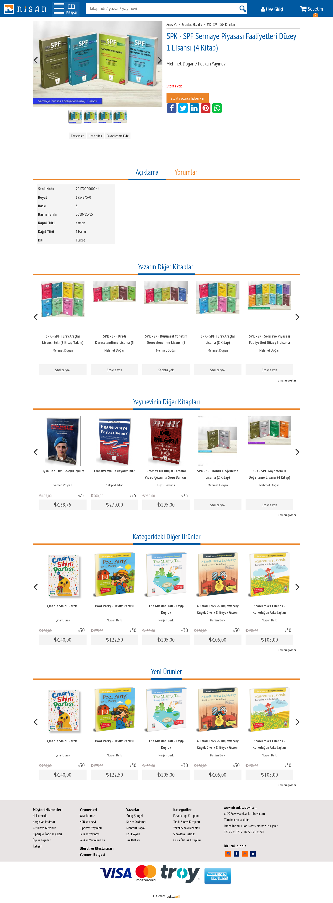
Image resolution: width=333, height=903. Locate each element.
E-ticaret (159, 895)
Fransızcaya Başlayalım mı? (114, 470)
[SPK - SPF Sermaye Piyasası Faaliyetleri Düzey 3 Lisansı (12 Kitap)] (269, 284)
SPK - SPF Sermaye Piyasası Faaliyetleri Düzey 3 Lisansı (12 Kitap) (269, 342)
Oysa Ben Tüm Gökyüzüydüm (62, 470)
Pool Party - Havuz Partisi (114, 606)
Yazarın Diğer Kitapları (166, 266)
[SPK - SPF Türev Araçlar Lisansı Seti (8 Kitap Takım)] (62, 284)
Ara (242, 8)
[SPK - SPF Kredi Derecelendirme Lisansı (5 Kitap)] (114, 284)
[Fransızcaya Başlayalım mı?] (114, 419)
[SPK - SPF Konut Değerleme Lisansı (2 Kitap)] (217, 419)
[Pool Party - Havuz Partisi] (114, 554)
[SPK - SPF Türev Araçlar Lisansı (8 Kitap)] (217, 284)
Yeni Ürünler (166, 671)
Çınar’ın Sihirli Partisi (62, 606)
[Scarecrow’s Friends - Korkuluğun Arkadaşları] (269, 554)
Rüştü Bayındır (166, 485)
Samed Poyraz (62, 485)
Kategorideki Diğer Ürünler (166, 536)
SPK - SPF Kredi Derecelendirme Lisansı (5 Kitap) (114, 342)
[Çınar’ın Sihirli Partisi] (63, 554)
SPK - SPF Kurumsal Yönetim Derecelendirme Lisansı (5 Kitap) (166, 342)
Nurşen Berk (114, 620)
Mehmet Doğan (63, 350)
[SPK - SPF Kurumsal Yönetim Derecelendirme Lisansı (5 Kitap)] (166, 284)
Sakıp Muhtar (114, 485)
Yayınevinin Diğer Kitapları (166, 401)
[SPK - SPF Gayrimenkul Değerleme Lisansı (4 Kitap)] (269, 419)
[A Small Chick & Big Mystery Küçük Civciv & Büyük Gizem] (217, 554)
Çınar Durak (63, 620)
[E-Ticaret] (173, 895)
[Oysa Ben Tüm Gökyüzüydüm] (63, 419)
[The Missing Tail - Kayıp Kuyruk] (166, 554)
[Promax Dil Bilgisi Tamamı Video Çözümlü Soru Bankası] (166, 419)
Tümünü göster (286, 380)
